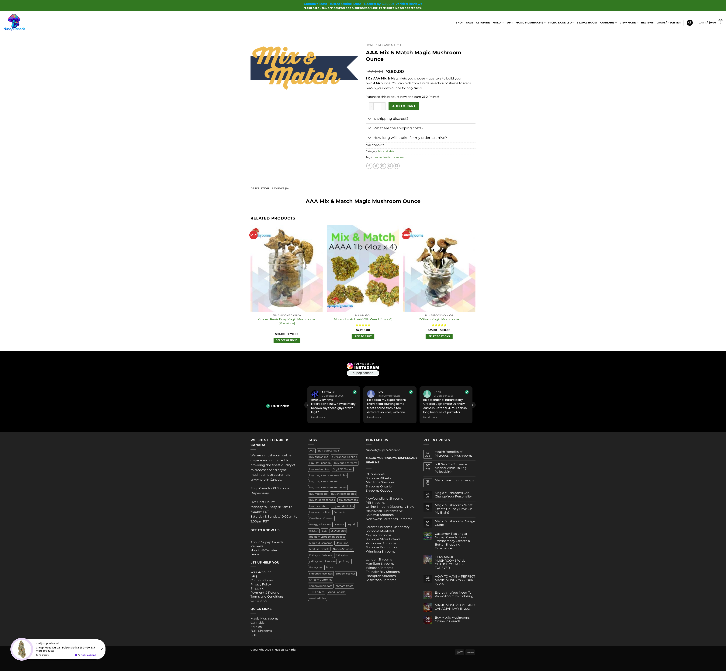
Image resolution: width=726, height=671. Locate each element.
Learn (255, 554)
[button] (668, 22)
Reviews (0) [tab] (280, 188)
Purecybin (315, 567)
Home (370, 45)
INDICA (313, 530)
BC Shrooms (375, 474)
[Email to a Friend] (383, 166)
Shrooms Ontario (379, 486)
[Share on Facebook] (369, 166)
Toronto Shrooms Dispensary (388, 527)
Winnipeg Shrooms (380, 551)
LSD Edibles (338, 530)
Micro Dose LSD (560, 22)
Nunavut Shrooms (380, 515)
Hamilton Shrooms (380, 563)
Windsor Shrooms (379, 568)
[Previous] (251, 287)
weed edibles (317, 598)
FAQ (254, 576)
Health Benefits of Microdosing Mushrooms (453, 453)
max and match (382, 157)
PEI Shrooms (375, 502)
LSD (324, 530)
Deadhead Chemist (321, 518)
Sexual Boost (587, 22)
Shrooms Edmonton (381, 547)
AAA (311, 450)
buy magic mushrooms (323, 481)
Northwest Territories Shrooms (389, 519)
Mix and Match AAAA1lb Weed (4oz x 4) (363, 319)
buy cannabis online (344, 456)
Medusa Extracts (319, 549)
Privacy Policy (261, 584)
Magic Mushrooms (529, 22)
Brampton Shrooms (381, 576)
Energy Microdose (320, 524)
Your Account (261, 572)
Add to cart (404, 106)
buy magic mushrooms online (328, 487)
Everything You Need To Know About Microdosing (454, 594)
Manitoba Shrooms (380, 482)
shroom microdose (320, 586)
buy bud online (318, 456)
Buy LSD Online (342, 469)
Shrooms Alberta (379, 478)
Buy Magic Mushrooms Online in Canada (452, 619)
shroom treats (344, 586)
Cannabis (607, 22)
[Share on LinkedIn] (396, 166)
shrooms (398, 157)
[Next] (475, 287)
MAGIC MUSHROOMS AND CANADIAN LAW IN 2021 (455, 606)
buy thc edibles (318, 506)
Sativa (329, 567)
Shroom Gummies (320, 579)
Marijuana (342, 543)
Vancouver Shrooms (381, 543)
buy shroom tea (348, 499)
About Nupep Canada (267, 542)
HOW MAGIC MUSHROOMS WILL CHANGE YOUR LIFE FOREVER (450, 562)
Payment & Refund (265, 592)
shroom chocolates (321, 573)
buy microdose (318, 493)
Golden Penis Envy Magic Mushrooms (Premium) (286, 321)
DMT (510, 22)
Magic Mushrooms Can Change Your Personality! (453, 494)
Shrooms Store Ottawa (383, 539)
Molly (497, 22)
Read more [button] (318, 417)
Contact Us (259, 600)
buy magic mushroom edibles (328, 475)
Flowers (339, 524)
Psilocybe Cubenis (320, 555)
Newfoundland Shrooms (384, 498)
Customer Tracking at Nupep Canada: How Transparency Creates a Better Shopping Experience (452, 541)
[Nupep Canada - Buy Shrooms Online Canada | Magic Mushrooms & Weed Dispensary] (22, 22)
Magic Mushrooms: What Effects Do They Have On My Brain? (454, 508)
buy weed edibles (343, 506)
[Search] (690, 23)
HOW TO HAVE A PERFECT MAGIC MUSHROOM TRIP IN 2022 (455, 580)
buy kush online (319, 469)
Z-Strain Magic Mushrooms (439, 319)
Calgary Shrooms (378, 535)
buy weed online (319, 512)
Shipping (257, 588)
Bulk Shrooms (261, 631)
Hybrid (352, 524)
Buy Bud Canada (328, 450)
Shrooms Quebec (379, 490)
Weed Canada (336, 592)
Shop (460, 22)
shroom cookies (345, 573)
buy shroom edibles (343, 493)
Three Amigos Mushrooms (266, 639)
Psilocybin (341, 555)
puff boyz (345, 561)
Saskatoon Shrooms (381, 580)
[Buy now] (59, 649)
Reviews (647, 22)
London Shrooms (379, 559)
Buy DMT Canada (320, 463)
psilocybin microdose (322, 561)
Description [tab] (260, 188)
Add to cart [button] (363, 336)
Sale (469, 22)
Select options (286, 340)
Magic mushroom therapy (454, 480)
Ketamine (483, 22)
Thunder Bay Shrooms (383, 572)
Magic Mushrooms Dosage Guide (455, 523)
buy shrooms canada (322, 499)
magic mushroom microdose (327, 536)
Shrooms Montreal (380, 531)
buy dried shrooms (345, 463)
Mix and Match (389, 45)
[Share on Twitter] (376, 166)
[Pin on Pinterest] (390, 166)
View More (628, 22)
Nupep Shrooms (343, 549)
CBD (254, 635)
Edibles (256, 627)
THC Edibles (316, 592)
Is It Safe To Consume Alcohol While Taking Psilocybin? (451, 467)
